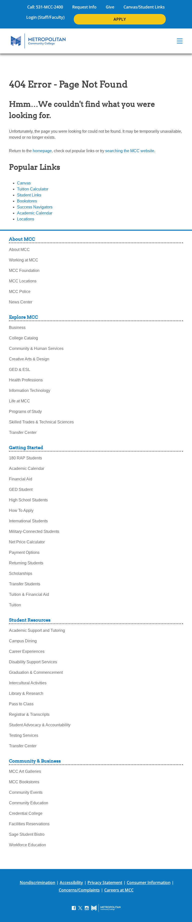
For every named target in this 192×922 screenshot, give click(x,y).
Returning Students (26, 563)
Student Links (29, 195)
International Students (28, 521)
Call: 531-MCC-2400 (45, 7)
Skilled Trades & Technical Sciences (41, 422)
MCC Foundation (24, 270)
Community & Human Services (36, 348)
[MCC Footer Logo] (105, 908)
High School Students (28, 500)
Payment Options (24, 552)
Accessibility (71, 882)
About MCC (19, 249)
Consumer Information (148, 882)
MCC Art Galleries (25, 771)
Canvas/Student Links (144, 7)
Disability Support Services (33, 662)
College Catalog (23, 338)
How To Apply (21, 510)
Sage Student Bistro (26, 834)
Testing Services (23, 735)
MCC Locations (22, 281)
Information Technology (29, 390)
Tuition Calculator (32, 189)
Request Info (84, 7)
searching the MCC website (129, 151)
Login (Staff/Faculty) (45, 17)
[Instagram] (87, 907)
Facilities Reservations (29, 824)
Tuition (15, 605)
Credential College (25, 813)
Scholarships (20, 573)
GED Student (20, 489)
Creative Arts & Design (29, 359)
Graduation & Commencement (36, 672)
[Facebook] (74, 907)
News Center (20, 302)
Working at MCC (23, 260)
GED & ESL (19, 369)
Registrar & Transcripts (29, 714)
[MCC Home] (38, 40)
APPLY (120, 19)
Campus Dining (23, 641)
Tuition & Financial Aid (29, 594)
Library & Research (26, 693)
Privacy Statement (105, 882)
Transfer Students (24, 584)
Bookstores (27, 201)
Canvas (24, 183)
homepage (42, 151)
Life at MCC (19, 401)
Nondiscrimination (37, 882)
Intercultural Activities (27, 683)
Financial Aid (20, 479)
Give (110, 7)
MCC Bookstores (24, 782)
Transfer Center (22, 432)
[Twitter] (80, 907)
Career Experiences (26, 651)
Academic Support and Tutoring (37, 630)
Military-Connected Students (34, 531)
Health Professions (26, 380)
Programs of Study (25, 411)
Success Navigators (34, 207)
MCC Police (19, 291)
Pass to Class (21, 704)
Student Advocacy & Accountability (39, 725)
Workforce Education (27, 845)
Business (17, 327)
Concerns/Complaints (79, 890)
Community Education (28, 803)
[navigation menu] (180, 41)
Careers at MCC (119, 890)
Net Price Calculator (27, 542)
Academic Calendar (34, 213)
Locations (25, 219)
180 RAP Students (25, 458)
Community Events (25, 792)
